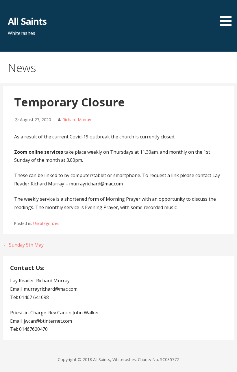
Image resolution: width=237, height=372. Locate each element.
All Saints (27, 21)
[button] (228, 14)
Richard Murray (76, 119)
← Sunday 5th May (23, 245)
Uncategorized (46, 223)
